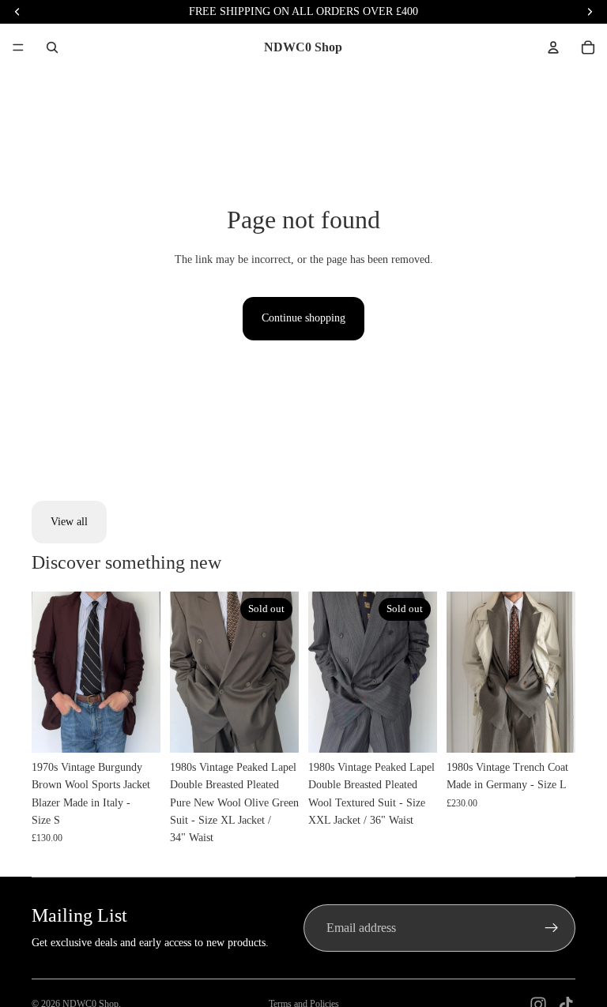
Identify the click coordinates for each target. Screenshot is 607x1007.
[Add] (136, 728)
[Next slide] (143, 672)
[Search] (52, 47)
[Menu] (18, 47)
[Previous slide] (49, 672)
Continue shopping (303, 318)
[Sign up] (551, 928)
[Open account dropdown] (553, 47)
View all (69, 522)
